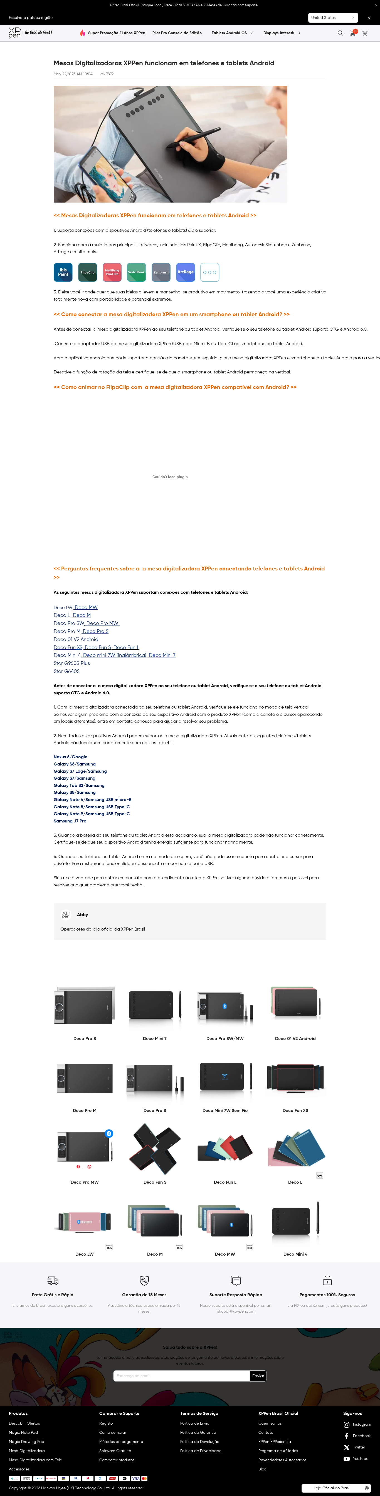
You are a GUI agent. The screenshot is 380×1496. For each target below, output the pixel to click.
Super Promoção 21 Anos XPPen (116, 33)
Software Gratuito (115, 1451)
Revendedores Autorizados (282, 1460)
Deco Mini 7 (162, 655)
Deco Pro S (95, 631)
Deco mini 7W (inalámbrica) (114, 655)
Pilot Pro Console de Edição (177, 33)
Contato (265, 1433)
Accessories (19, 1469)
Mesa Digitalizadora (27, 1451)
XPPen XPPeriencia (274, 1442)
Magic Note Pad (23, 1433)
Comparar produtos (116, 1460)
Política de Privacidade (200, 1451)
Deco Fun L (126, 647)
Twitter (359, 1447)
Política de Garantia (198, 1433)
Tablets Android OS (229, 33)
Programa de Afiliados (278, 1451)
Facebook (362, 1436)
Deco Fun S (98, 647)
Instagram (362, 1425)
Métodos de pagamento (121, 1442)
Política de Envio (194, 1423)
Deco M (82, 615)
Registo (106, 1423)
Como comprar (112, 1433)
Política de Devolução (199, 1442)
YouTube (360, 1459)
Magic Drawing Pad (26, 1442)
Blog (262, 1469)
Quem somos (270, 1423)
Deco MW (86, 607)
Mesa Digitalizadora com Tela (35, 1460)
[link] (30, 33)
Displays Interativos (281, 33)
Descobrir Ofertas (24, 1423)
